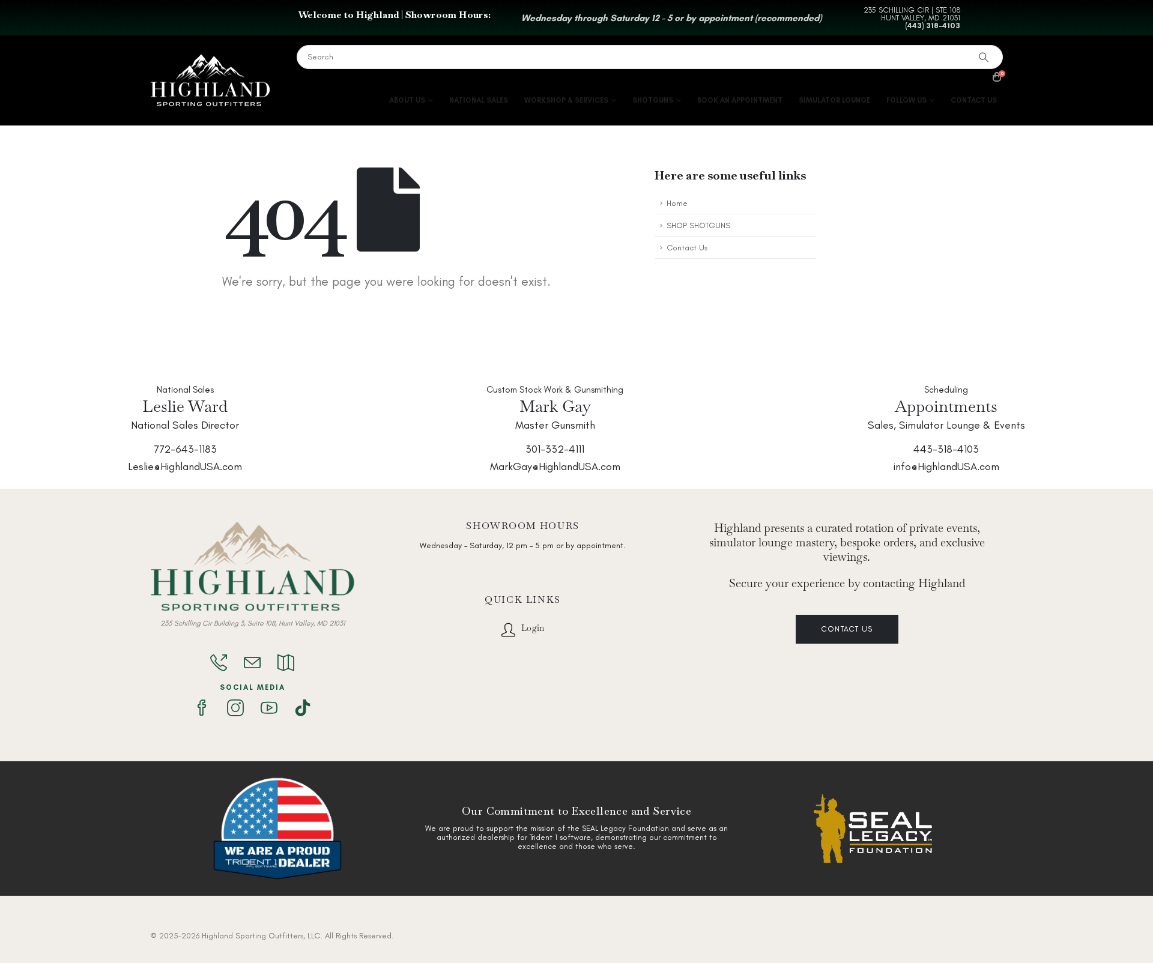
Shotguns (652, 100)
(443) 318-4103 (932, 25)
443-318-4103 (946, 449)
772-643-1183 (185, 449)
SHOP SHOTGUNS (698, 225)
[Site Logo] (210, 80)
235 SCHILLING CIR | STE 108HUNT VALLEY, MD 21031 (912, 13)
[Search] (986, 57)
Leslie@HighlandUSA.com (185, 466)
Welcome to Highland (348, 15)
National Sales (478, 100)
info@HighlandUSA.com (946, 466)
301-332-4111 (554, 449)
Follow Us (906, 100)
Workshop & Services (566, 100)
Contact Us (974, 100)
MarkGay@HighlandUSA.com (555, 466)
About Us (407, 100)
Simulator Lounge (834, 100)
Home (677, 203)
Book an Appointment (739, 100)
